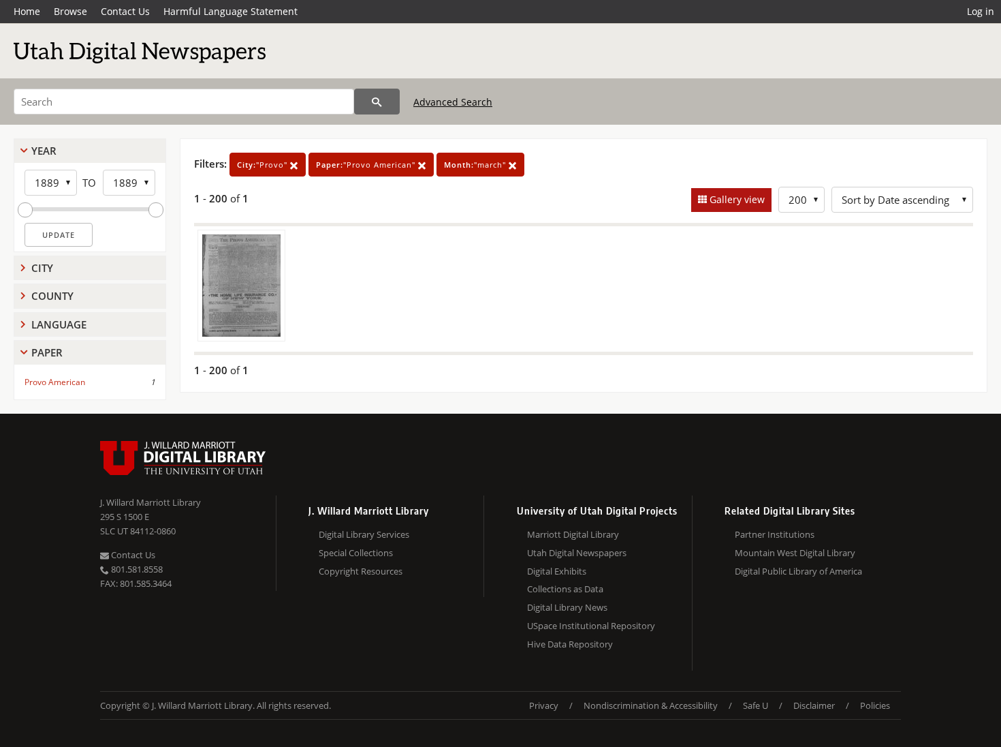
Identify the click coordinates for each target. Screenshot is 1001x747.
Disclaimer (814, 705)
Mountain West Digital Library (795, 553)
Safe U (755, 705)
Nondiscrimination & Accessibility (651, 705)
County (52, 296)
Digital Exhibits (556, 571)
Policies (875, 705)
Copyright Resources (360, 571)
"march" (476, 164)
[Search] (377, 102)
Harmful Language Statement (230, 11)
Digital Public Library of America (798, 571)
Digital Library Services (364, 534)
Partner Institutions (774, 534)
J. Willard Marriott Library (150, 502)
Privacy (543, 705)
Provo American (55, 382)
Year (44, 150)
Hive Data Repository (570, 644)
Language (58, 324)
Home (27, 11)
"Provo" (263, 164)
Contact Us (125, 11)
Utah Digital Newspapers (576, 553)
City (42, 268)
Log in (980, 11)
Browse (70, 11)
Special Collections (356, 553)
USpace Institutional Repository (591, 626)
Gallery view (736, 199)
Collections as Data (565, 589)
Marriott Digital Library (573, 534)
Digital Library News (567, 607)
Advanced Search (452, 101)
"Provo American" (367, 164)
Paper (47, 352)
